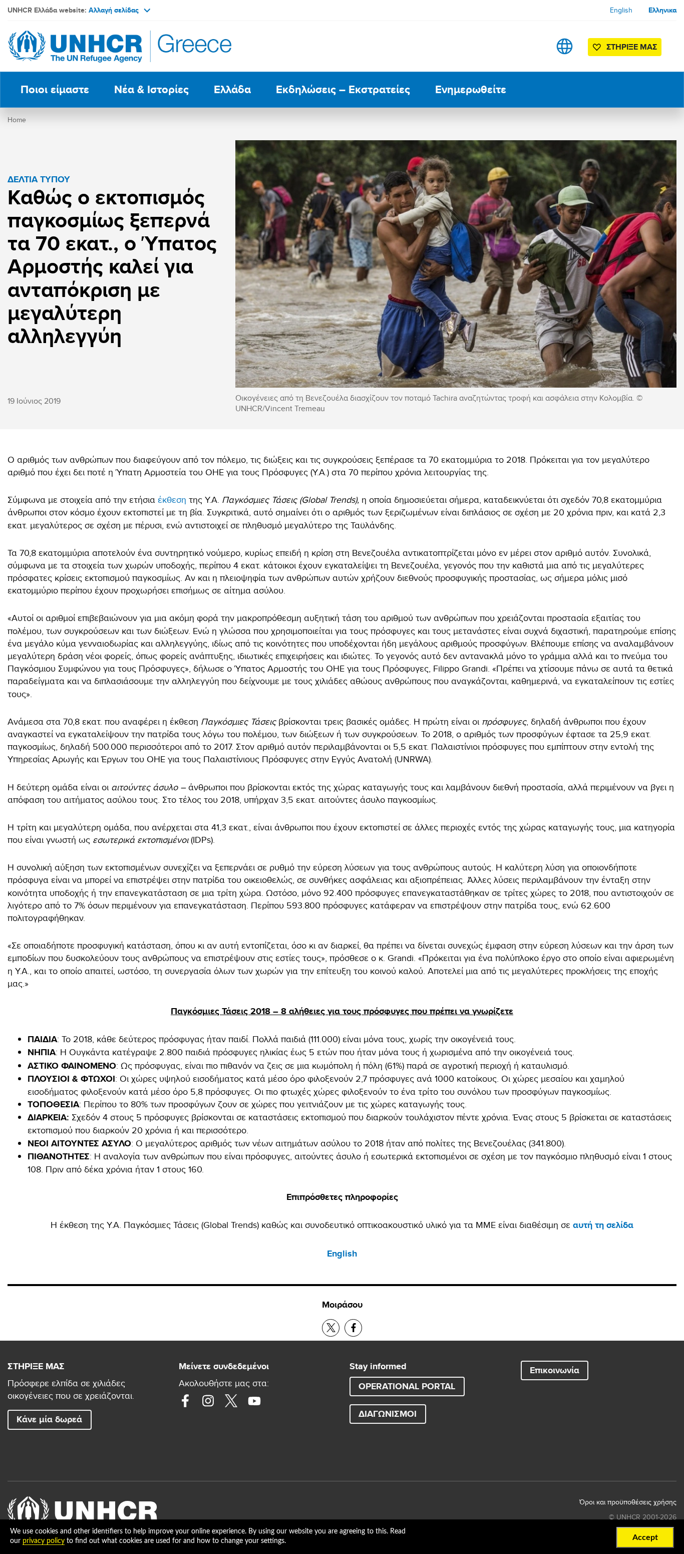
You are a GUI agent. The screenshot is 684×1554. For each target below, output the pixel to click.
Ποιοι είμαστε (55, 89)
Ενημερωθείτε (470, 89)
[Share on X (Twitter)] (330, 1328)
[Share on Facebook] (353, 1328)
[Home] (78, 46)
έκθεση (172, 499)
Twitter (231, 1400)
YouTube (254, 1400)
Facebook (185, 1400)
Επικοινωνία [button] (554, 1370)
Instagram (208, 1400)
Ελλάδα (232, 89)
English (621, 10)
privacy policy (44, 1540)
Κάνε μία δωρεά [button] (49, 1419)
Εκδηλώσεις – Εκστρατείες (343, 89)
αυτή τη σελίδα (603, 1224)
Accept (645, 1537)
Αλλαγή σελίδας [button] (114, 10)
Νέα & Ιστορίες (151, 89)
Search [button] (533, 46)
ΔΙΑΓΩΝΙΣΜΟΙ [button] (388, 1413)
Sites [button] (564, 46)
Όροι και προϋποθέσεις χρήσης (627, 1502)
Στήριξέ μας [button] (631, 47)
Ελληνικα (662, 10)
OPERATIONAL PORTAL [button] (407, 1386)
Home (17, 120)
